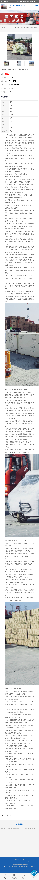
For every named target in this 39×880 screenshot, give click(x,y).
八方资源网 (14, 867)
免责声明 (20, 867)
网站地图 (32, 867)
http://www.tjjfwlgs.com (7, 815)
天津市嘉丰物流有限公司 (16, 864)
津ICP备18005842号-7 (25, 862)
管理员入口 (26, 867)
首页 (8, 27)
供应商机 (13, 27)
